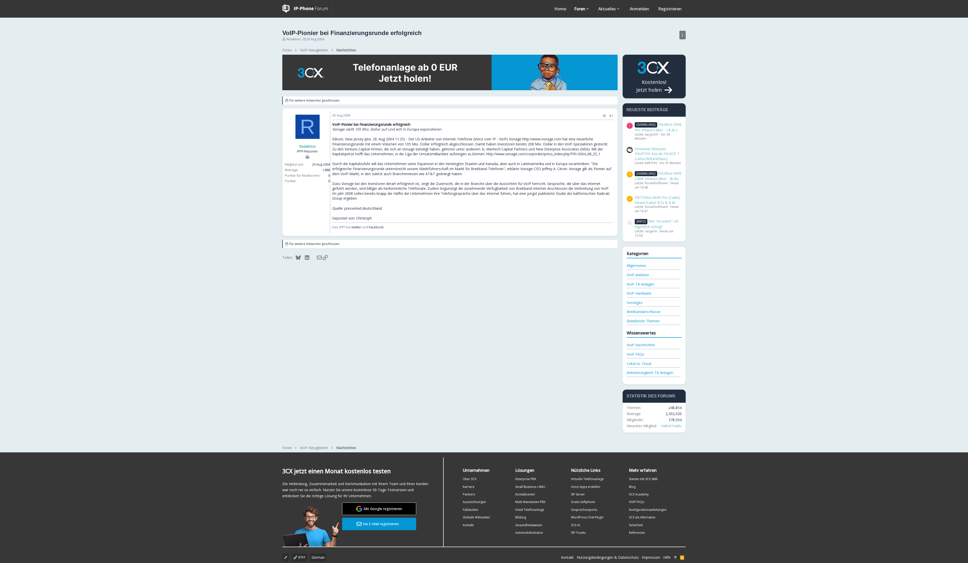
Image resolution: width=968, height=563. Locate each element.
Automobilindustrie (529, 532)
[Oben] (675, 557)
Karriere (468, 487)
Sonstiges (635, 302)
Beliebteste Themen (643, 321)
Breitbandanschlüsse (643, 311)
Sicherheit (636, 525)
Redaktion (293, 39)
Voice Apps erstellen (585, 487)
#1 (611, 115)
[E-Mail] (316, 257)
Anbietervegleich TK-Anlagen (650, 372)
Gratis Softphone (583, 502)
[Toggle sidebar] (682, 35)
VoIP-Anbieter (638, 274)
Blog (632, 487)
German (318, 557)
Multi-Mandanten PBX (530, 502)
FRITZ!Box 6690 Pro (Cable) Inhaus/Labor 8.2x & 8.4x (657, 200)
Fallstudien (470, 510)
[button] (587, 9)
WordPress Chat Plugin (587, 517)
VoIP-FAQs (635, 354)
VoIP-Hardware (639, 293)
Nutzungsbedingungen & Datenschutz (608, 557)
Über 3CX (469, 479)
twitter (356, 227)
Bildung (520, 517)
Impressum (651, 557)
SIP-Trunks (578, 532)
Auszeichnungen (474, 502)
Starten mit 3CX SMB (643, 479)
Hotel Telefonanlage (529, 510)
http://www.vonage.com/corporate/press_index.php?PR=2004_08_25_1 (543, 153)
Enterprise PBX (525, 479)
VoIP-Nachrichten (641, 344)
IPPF (301, 557)
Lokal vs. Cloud (639, 363)
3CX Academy (639, 494)
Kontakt (468, 525)
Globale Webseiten (476, 517)
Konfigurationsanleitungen (648, 510)
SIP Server (578, 494)
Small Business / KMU (530, 487)
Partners (469, 494)
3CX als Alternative (642, 517)
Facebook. (376, 227)
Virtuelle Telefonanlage (587, 479)
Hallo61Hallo (671, 425)
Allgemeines (636, 265)
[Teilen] (604, 115)
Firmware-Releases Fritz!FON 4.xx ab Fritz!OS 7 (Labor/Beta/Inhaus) (657, 153)
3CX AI (575, 525)
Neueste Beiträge (647, 110)
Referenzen (637, 532)
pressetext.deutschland (363, 208)
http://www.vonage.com (541, 139)
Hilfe (667, 557)
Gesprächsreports (584, 510)
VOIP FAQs (636, 502)
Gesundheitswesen (528, 525)
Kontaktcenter (525, 494)
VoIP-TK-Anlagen (640, 284)
